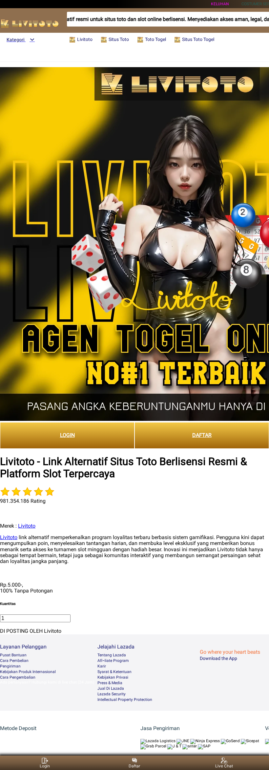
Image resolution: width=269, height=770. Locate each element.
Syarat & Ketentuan (114, 671)
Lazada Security (111, 694)
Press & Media (109, 683)
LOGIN (67, 435)
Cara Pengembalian (17, 677)
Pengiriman (10, 666)
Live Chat (224, 765)
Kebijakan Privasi (112, 677)
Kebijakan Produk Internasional (28, 671)
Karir (101, 666)
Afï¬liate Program (113, 660)
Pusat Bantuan (13, 655)
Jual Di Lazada (110, 688)
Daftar (134, 765)
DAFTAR (202, 435)
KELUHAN (220, 4)
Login (45, 765)
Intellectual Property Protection (124, 699)
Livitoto (26, 526)
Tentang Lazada (111, 655)
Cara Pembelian (14, 660)
